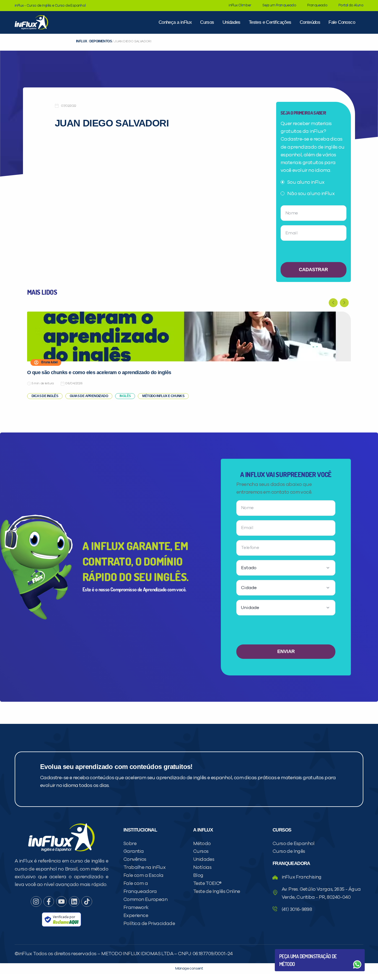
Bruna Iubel (49, 362)
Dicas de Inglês (45, 396)
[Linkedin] (74, 901)
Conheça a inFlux (175, 22)
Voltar (292, 951)
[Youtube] (61, 901)
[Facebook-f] (48, 901)
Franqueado (317, 5)
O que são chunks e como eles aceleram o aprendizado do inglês (99, 372)
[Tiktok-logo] (86, 901)
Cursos (207, 22)
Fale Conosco (341, 22)
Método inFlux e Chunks (163, 396)
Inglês (125, 396)
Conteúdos (310, 22)
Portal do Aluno (350, 5)
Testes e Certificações (270, 22)
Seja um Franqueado (279, 5)
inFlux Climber (240, 5)
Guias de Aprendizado (89, 396)
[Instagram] (36, 901)
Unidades (231, 22)
